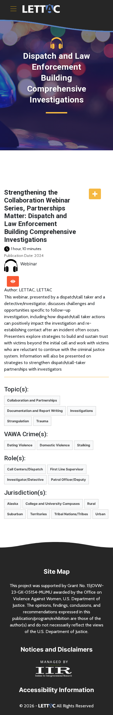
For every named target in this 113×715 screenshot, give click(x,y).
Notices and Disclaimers (57, 649)
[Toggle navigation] (13, 8)
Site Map (57, 571)
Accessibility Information (56, 689)
